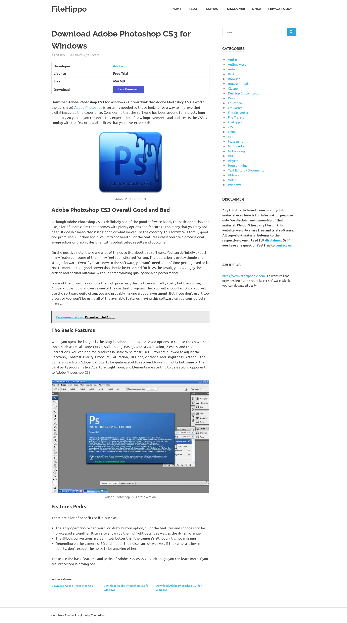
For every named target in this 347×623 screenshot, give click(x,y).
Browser (234, 79)
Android (233, 59)
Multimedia (77, 55)
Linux (232, 132)
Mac (231, 136)
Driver (232, 98)
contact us (283, 245)
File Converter (238, 112)
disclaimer (273, 240)
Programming (238, 165)
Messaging (235, 141)
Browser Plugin (239, 83)
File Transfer (237, 117)
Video (232, 180)
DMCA (256, 9)
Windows (92, 55)
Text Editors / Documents (246, 170)
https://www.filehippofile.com (243, 276)
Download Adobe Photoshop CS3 (72, 585)
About (194, 9)
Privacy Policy (280, 9)
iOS (230, 127)
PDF (231, 156)
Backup (233, 74)
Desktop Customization (244, 93)
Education (235, 103)
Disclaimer (236, 9)
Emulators (235, 108)
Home (176, 9)
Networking (236, 151)
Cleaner (233, 88)
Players (233, 160)
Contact (213, 9)
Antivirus (234, 69)
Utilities (233, 175)
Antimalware (237, 64)
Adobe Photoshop (88, 107)
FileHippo (69, 8)
